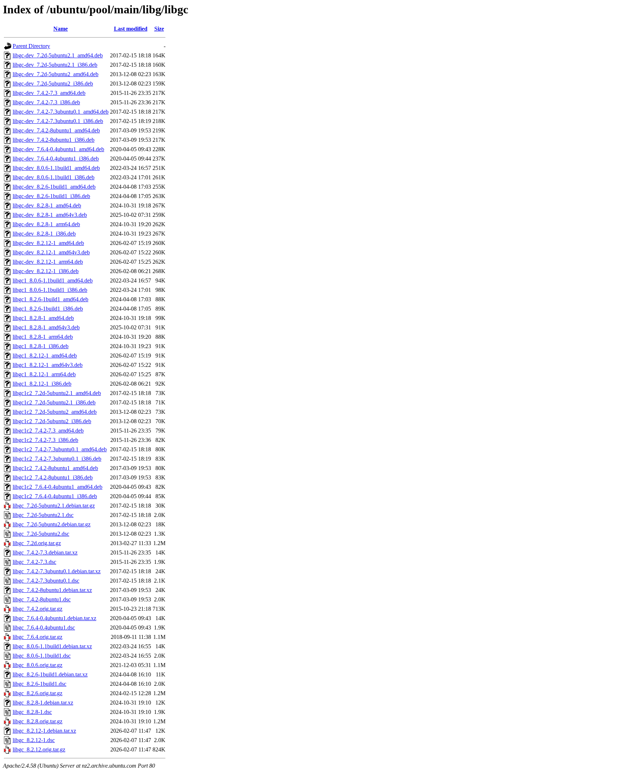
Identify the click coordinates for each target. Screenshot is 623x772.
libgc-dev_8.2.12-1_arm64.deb (48, 262)
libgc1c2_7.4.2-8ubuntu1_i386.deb (53, 477)
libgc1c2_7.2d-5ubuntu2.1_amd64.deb (57, 393)
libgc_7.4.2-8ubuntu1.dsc (42, 599)
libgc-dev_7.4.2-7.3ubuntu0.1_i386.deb (58, 121)
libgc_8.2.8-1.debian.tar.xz (43, 702)
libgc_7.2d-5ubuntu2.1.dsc (43, 515)
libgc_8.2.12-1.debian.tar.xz (44, 731)
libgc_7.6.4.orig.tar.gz (37, 637)
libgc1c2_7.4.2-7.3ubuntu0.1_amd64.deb (60, 449)
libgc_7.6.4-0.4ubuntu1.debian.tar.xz (54, 618)
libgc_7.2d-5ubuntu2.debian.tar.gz (51, 524)
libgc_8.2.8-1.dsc (32, 712)
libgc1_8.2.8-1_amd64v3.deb (46, 327)
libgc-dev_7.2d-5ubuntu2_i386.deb (53, 83)
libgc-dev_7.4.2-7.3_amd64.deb (49, 93)
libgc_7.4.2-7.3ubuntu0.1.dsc (46, 581)
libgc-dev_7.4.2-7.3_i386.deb (46, 102)
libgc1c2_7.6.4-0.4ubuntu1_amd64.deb (57, 487)
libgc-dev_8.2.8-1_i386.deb (44, 234)
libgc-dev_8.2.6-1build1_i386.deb (51, 196)
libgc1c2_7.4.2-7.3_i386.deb (45, 440)
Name (60, 29)
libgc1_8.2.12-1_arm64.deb (44, 374)
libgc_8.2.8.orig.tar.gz (37, 721)
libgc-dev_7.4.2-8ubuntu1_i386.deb (53, 140)
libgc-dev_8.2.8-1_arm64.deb (46, 224)
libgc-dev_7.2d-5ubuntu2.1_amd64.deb (58, 55)
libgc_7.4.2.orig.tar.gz (37, 609)
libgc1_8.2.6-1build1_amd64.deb (50, 299)
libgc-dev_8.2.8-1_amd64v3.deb (50, 215)
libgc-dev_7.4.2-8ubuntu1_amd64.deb (56, 130)
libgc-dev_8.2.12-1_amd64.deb (48, 243)
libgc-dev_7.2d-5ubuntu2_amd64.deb (55, 74)
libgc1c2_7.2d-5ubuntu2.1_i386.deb (54, 402)
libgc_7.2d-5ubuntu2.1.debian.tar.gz (54, 506)
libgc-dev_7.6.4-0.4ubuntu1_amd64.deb (58, 149)
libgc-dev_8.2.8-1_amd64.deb (47, 205)
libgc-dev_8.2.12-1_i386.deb (46, 271)
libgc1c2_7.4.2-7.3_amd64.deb (48, 430)
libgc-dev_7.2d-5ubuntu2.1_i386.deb (55, 65)
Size (159, 29)
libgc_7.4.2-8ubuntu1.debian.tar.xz (52, 590)
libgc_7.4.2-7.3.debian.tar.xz (45, 552)
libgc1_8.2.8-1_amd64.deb (43, 318)
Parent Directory (31, 46)
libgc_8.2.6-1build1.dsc (39, 684)
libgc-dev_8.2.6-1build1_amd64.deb (54, 187)
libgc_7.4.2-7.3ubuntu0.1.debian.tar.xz (57, 571)
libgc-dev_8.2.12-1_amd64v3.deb (51, 252)
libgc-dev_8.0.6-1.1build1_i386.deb (53, 177)
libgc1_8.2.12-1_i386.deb (42, 384)
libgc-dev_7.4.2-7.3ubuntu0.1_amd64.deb (61, 112)
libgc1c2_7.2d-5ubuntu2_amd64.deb (55, 412)
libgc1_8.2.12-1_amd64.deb (45, 355)
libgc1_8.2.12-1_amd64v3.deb (48, 365)
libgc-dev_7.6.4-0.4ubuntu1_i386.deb (56, 158)
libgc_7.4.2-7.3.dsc (34, 562)
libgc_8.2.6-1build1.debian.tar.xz (50, 674)
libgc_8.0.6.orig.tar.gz (37, 665)
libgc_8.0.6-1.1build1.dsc (42, 656)
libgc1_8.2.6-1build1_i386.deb (48, 309)
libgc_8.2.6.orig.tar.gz (37, 693)
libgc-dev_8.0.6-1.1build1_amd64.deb (56, 168)
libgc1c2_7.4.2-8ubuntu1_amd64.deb (55, 468)
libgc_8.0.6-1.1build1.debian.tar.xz (52, 646)
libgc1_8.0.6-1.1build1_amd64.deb (53, 280)
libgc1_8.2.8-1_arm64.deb (43, 337)
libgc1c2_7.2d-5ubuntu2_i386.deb (52, 421)
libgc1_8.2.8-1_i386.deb (41, 346)
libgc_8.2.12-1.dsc (34, 740)
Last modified (130, 29)
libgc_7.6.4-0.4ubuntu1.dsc (44, 627)
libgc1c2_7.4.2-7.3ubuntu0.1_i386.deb (57, 459)
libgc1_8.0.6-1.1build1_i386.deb (50, 290)
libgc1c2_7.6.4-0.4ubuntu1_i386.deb (55, 496)
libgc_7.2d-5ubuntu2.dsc (41, 534)
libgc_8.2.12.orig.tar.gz (39, 749)
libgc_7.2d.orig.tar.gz (37, 543)
